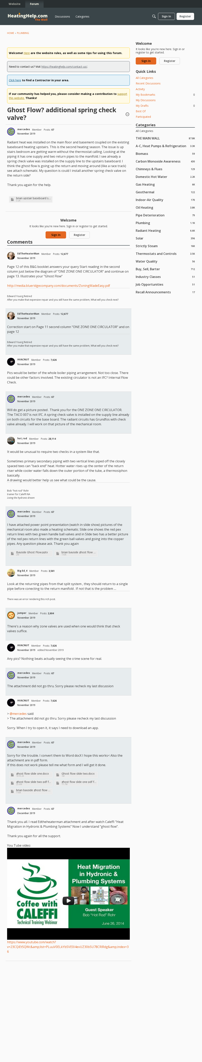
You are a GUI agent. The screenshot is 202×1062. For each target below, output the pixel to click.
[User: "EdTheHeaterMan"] (11, 256)
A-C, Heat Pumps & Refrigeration (165, 146)
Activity (140, 89)
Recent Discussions (148, 83)
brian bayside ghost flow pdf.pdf (79, 552)
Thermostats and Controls (165, 253)
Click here (15, 80)
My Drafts (165, 106)
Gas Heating (165, 184)
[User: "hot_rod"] (11, 441)
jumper (21, 613)
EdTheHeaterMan (28, 253)
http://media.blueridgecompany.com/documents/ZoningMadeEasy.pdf (58, 285)
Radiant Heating (165, 230)
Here (27, 53)
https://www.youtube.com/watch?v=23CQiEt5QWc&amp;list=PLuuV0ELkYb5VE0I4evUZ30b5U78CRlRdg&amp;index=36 (68, 947)
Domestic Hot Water (165, 177)
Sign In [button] (56, 235)
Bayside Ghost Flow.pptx (32, 552)
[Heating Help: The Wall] (27, 16)
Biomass (165, 153)
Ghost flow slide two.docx (78, 773)
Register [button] (79, 235)
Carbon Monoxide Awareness (165, 161)
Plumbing (165, 223)
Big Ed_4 (22, 570)
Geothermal (165, 192)
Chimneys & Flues (165, 169)
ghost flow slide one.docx (32, 773)
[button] (127, 114)
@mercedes (18, 713)
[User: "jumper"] (11, 615)
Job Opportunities (165, 284)
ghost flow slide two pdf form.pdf (33, 782)
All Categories (144, 78)
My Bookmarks (165, 94)
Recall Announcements (165, 292)
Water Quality (165, 261)
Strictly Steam (165, 246)
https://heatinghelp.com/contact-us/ (64, 66)
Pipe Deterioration (165, 215)
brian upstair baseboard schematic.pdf (33, 198)
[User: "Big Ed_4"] (11, 573)
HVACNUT (23, 359)
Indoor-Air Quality (165, 200)
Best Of (141, 111)
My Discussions (146, 100)
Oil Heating (165, 207)
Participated (143, 117)
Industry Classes (165, 277)
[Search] (154, 16)
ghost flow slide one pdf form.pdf (79, 782)
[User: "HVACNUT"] (11, 362)
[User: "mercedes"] (11, 132)
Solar (165, 238)
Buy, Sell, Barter (165, 269)
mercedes (23, 129)
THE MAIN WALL (165, 138)
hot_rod (22, 438)
